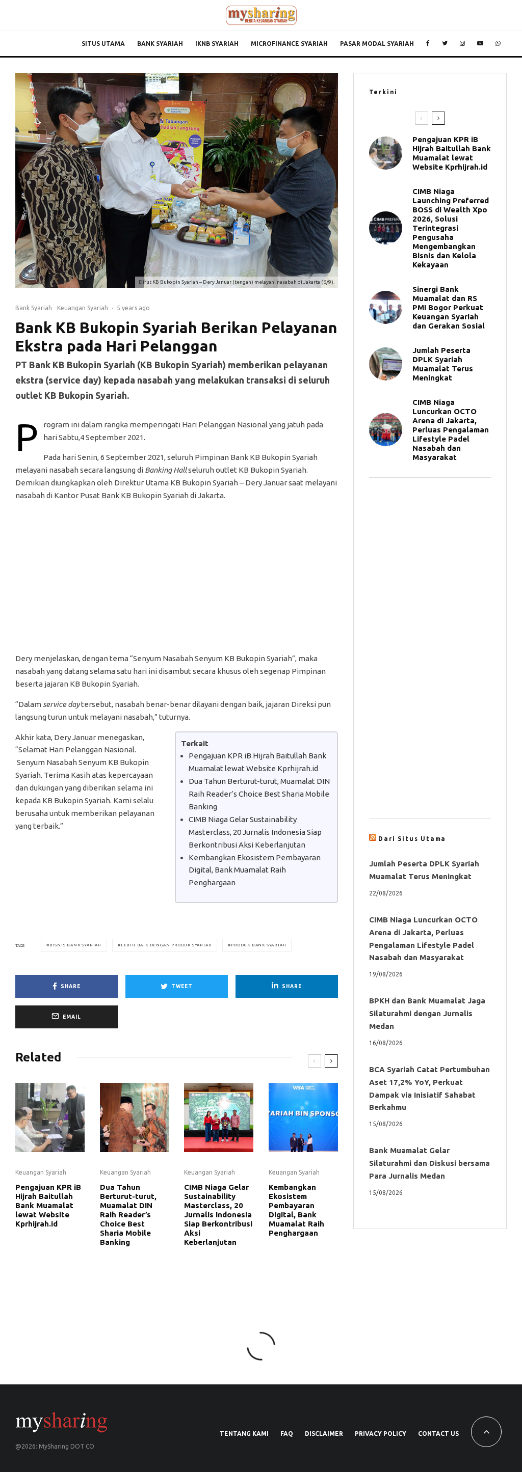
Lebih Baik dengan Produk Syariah (166, 945)
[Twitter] (445, 44)
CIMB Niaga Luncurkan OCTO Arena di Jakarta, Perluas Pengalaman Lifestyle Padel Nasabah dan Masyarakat (450, 429)
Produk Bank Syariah (258, 945)
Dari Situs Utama (412, 838)
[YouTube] (480, 44)
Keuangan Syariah (82, 308)
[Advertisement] (176, 581)
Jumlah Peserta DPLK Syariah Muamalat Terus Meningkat (442, 364)
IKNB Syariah (217, 43)
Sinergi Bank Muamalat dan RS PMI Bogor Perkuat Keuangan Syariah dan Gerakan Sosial (450, 307)
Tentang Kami (244, 1433)
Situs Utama (103, 43)
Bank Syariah (160, 43)
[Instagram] (462, 44)
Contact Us (438, 1433)
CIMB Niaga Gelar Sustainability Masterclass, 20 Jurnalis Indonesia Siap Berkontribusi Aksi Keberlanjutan (255, 832)
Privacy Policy (380, 1433)
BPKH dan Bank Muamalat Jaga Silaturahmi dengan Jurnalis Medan (427, 1013)
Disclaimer (324, 1433)
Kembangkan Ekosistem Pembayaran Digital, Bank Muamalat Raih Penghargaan (255, 870)
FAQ (286, 1433)
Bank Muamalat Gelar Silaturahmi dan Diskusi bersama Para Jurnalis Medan (429, 1163)
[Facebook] (428, 44)
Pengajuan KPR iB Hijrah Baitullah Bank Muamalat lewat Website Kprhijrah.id (48, 1205)
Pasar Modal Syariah (377, 43)
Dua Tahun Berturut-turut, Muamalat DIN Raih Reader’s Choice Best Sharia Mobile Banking (259, 794)
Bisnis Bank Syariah (75, 945)
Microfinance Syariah (289, 43)
